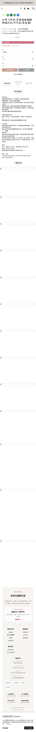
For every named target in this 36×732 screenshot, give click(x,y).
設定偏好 (5, 728)
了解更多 (8, 724)
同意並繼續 (28, 728)
